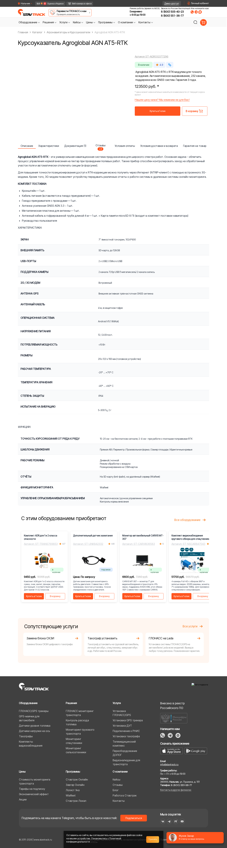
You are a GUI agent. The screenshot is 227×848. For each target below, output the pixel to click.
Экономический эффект (34, 794)
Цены (22, 771)
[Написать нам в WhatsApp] (192, 12)
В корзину (55, 596)
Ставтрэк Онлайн (77, 779)
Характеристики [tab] (48, 145)
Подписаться (133, 818)
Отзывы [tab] (101, 146)
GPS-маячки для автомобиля (29, 718)
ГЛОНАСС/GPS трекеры (34, 711)
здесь (93, 841)
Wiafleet (70, 795)
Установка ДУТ (122, 725)
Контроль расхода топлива (77, 722)
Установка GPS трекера (128, 720)
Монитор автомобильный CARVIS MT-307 (143, 537)
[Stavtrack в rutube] (175, 821)
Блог (115, 790)
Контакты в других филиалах (175, 789)
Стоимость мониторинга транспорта (34, 781)
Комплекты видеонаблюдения (30, 743)
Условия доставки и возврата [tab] (159, 145)
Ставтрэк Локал (76, 800)
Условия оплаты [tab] (125, 145)
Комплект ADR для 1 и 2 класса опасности (40, 537)
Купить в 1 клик (158, 111)
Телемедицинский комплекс (124, 743)
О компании (120, 771)
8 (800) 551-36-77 (172, 15)
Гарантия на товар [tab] (194, 145)
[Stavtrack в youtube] (182, 821)
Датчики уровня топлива (34, 725)
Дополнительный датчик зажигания (93, 535)
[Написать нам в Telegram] (196, 12)
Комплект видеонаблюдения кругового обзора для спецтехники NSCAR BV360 (190, 537)
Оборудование (28, 703)
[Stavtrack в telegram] (169, 821)
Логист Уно (73, 790)
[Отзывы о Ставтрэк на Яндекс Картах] (49, 3)
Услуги (117, 703)
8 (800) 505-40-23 (172, 11)
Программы (73, 771)
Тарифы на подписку (32, 788)
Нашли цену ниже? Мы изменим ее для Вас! (162, 99)
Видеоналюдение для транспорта (126, 762)
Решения (71, 703)
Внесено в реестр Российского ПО (172, 706)
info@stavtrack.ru (169, 764)
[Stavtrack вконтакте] (163, 821)
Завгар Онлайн (75, 784)
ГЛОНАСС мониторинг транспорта (80, 713)
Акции (23, 799)
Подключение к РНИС (126, 731)
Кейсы (116, 779)
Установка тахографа (126, 736)
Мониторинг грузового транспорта (80, 731)
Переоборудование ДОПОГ (125, 753)
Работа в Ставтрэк (125, 795)
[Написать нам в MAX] (200, 12)
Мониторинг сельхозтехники (76, 750)
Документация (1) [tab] (75, 145)
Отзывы (118, 784)
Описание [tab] (27, 145)
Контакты (119, 800)
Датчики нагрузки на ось (34, 731)
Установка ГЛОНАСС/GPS (122, 713)
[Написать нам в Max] (177, 735)
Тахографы (26, 736)
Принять (152, 839)
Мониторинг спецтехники (74, 741)
